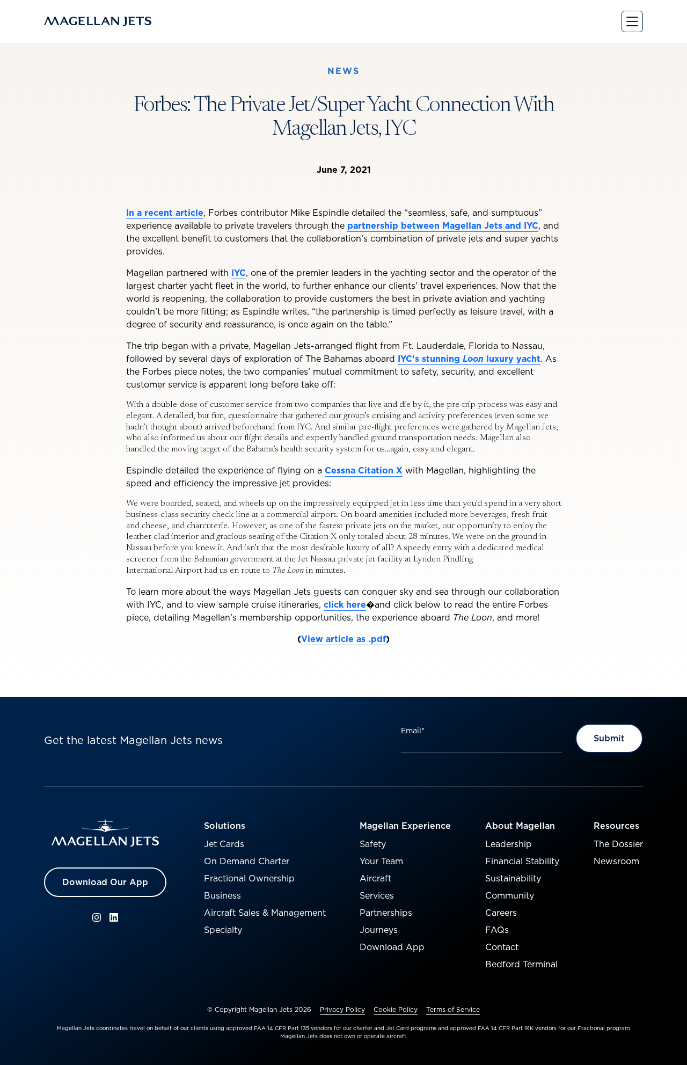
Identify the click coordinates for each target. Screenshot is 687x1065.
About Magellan (520, 825)
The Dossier (618, 844)
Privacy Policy (342, 1009)
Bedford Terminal (521, 964)
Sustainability (513, 878)
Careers (501, 912)
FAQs (497, 930)
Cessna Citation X (364, 470)
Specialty (223, 930)
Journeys (379, 930)
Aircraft (375, 878)
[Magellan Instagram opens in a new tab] (96, 917)
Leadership (508, 844)
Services (377, 895)
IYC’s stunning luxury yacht (469, 358)
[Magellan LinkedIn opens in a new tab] (113, 917)
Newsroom (616, 861)
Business (222, 895)
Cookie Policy (396, 1009)
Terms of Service (453, 1009)
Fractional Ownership (249, 878)
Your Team (381, 861)
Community (509, 895)
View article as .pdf (343, 639)
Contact (501, 947)
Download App (392, 947)
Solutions (224, 825)
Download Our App (105, 882)
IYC (238, 273)
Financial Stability (522, 861)
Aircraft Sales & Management (265, 912)
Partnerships (386, 912)
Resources (616, 825)
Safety (373, 844)
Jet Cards (224, 844)
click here (345, 604)
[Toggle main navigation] (632, 21)
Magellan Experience (405, 825)
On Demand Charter (246, 861)
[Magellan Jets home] (105, 833)
